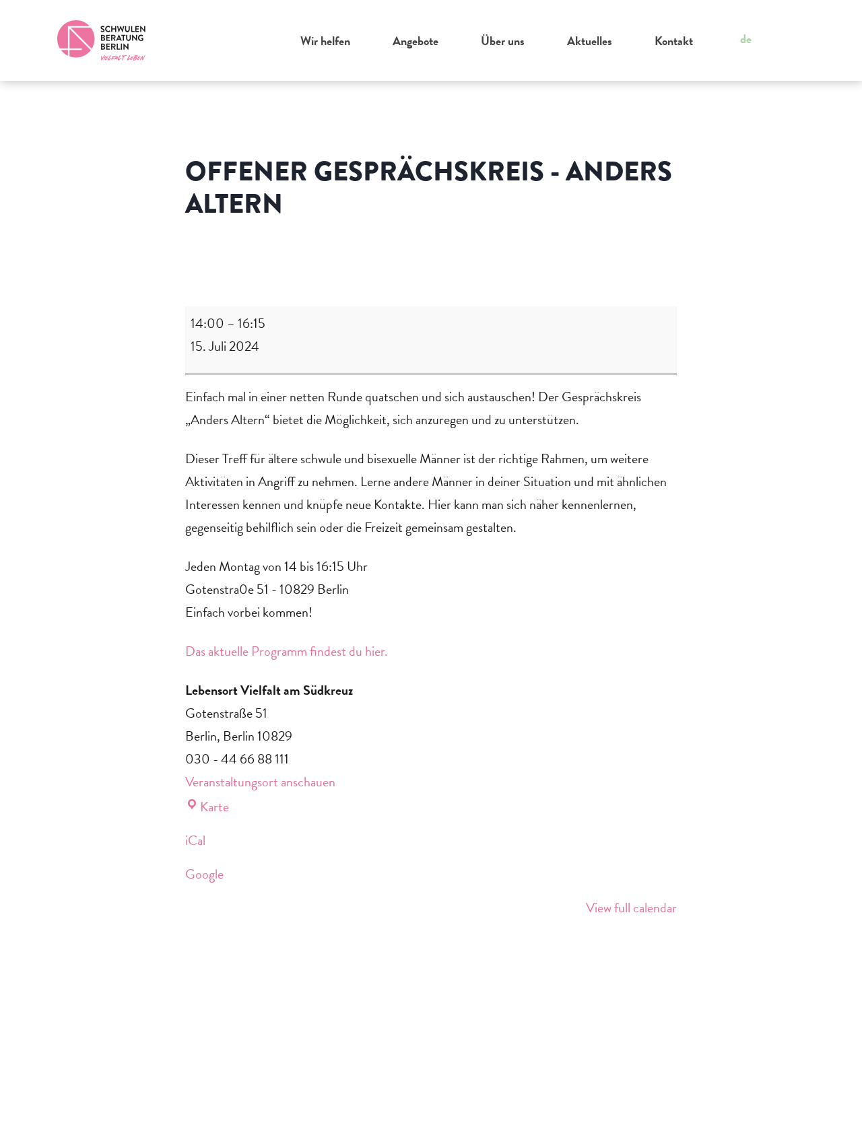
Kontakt (674, 41)
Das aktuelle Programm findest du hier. (286, 651)
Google (204, 874)
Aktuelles (589, 41)
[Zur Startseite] (101, 40)
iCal (195, 840)
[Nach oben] (825, 1095)
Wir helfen (325, 41)
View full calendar (631, 907)
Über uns (503, 41)
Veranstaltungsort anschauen (260, 782)
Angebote (415, 41)
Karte (214, 806)
